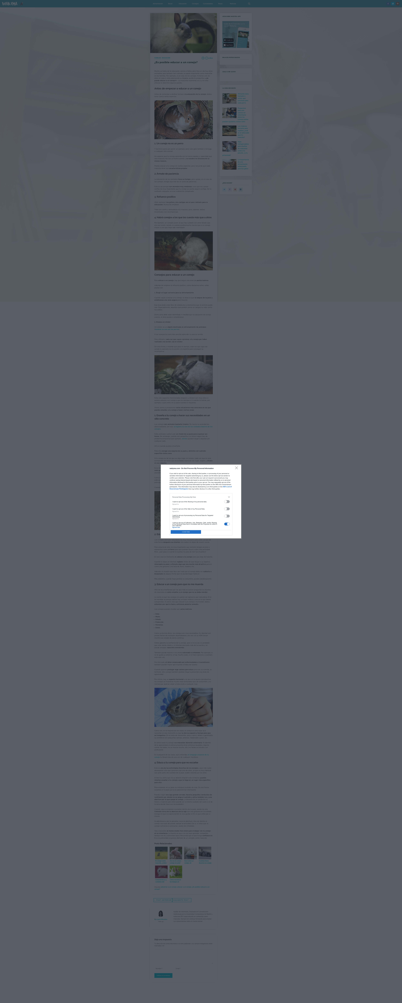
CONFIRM (186, 532)
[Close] (237, 469)
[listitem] (201, 497)
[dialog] (201, 501)
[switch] (227, 501)
